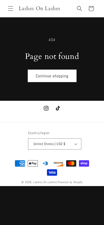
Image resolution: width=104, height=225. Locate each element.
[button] (11, 8)
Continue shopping (52, 75)
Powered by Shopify (70, 182)
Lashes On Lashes (45, 182)
